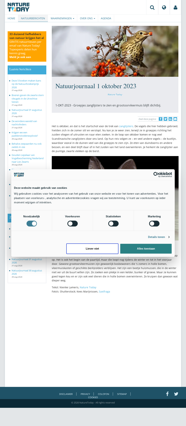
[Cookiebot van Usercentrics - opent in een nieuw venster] (156, 174)
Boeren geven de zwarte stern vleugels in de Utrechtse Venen (28, 98)
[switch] (72, 223)
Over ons (86, 18)
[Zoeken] (152, 7)
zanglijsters (126, 126)
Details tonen (156, 236)
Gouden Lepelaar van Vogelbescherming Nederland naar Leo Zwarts (28, 158)
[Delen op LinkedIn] (170, 119)
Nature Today (115, 94)
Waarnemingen (61, 18)
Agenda (106, 18)
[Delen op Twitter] (165, 119)
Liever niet (92, 248)
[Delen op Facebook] (160, 119)
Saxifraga (104, 291)
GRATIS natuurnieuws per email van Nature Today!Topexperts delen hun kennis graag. (25, 49)
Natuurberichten (33, 18)
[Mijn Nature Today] (175, 7)
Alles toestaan (146, 248)
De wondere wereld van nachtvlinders (24, 123)
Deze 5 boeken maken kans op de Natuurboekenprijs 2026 (26, 84)
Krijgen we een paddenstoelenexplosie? (25, 134)
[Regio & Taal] (164, 7)
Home (11, 18)
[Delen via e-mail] (175, 119)
